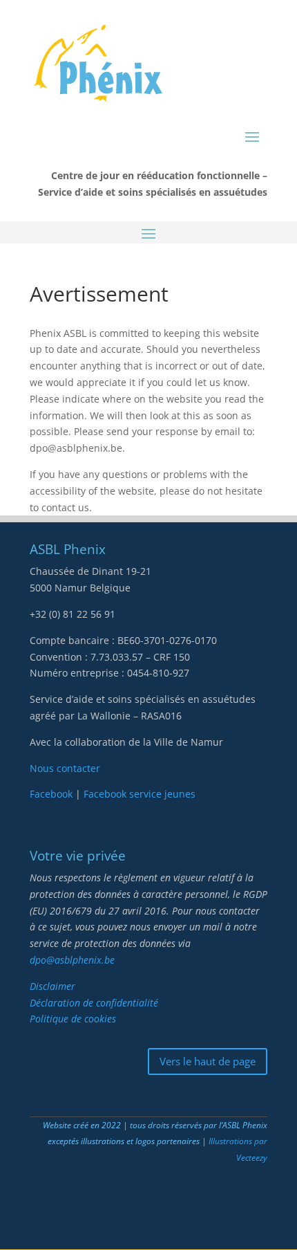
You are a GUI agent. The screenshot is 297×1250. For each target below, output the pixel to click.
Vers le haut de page (208, 1061)
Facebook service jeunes (139, 793)
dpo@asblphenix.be (72, 959)
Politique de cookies (73, 1018)
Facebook (52, 793)
